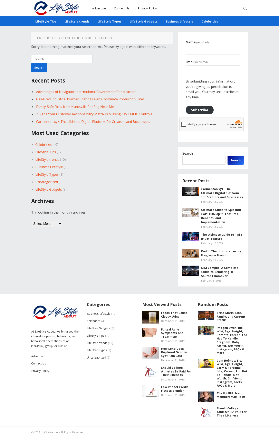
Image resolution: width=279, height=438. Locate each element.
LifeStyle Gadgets (143, 21)
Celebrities (209, 21)
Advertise (99, 8)
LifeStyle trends (77, 21)
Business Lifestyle (179, 21)
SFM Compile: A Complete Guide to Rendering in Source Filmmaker (219, 272)
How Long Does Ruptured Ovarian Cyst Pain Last (174, 352)
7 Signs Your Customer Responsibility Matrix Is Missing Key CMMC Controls (94, 114)
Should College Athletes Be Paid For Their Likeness (176, 371)
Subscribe (199, 110)
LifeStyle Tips (45, 21)
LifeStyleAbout (50, 432)
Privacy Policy (147, 8)
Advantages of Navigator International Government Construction (86, 91)
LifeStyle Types (110, 21)
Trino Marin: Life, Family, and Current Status (231, 316)
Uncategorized (46, 182)
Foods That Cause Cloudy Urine (174, 314)
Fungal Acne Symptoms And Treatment (172, 332)
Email (197, 62)
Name (197, 42)
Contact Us (121, 8)
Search (187, 153)
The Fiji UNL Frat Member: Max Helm (231, 395)
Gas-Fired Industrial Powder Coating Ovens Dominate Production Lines (90, 99)
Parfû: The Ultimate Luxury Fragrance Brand (221, 253)
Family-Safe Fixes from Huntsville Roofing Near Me (75, 106)
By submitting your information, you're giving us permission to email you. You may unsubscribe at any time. (212, 89)
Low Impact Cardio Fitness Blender (175, 389)
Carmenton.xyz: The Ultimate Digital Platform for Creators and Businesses (93, 121)
